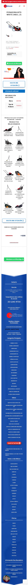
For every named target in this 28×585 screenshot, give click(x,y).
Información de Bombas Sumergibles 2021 (14, 410)
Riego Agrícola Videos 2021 (14, 418)
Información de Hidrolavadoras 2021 (14, 413)
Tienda (10, 41)
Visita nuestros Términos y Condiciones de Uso (14, 308)
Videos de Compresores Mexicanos (14, 426)
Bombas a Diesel (14, 343)
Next (24, 236)
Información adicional (11, 91)
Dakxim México (14, 577)
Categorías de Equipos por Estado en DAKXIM (14, 573)
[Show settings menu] (14, 77)
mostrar (14, 54)
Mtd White (11, 48)
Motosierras (14, 386)
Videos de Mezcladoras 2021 (14, 434)
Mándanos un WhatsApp (14, 259)
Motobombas (14, 372)
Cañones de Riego (14, 359)
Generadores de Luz (14, 351)
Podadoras (15, 41)
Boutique (9, 334)
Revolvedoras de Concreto (14, 389)
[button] (19, 23)
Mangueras (14, 370)
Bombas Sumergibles (14, 345)
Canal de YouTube (13, 443)
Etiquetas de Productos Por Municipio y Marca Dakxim (14, 569)
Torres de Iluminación (14, 391)
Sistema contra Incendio (14, 394)
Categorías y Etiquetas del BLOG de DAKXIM (14, 565)
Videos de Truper (14, 421)
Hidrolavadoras (14, 367)
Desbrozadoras (14, 364)
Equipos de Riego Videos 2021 (14, 402)
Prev (4, 236)
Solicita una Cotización (14, 84)
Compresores (14, 348)
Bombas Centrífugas (14, 356)
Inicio (7, 41)
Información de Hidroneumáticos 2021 (14, 416)
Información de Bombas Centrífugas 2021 (14, 406)
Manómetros (14, 380)
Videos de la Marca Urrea (14, 432)
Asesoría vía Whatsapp (15, 63)
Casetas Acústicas (14, 362)
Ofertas (14, 518)
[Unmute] (11, 77)
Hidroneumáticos (14, 354)
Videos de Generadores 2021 (14, 429)
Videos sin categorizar (14, 424)
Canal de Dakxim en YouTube (14, 437)
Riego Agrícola (14, 378)
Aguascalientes (14, 463)
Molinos (14, 383)
